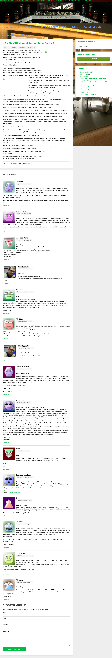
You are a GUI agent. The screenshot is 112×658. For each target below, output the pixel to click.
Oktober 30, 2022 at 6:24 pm (24, 500)
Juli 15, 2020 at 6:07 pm (23, 450)
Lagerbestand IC (84, 88)
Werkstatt (30, 27)
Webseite (5, 624)
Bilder (75, 27)
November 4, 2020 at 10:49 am (25, 477)
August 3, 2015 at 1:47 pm (24, 213)
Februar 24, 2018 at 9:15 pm (25, 348)
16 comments (31, 47)
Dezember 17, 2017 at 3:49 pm (25, 291)
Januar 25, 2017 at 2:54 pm (25, 269)
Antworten (6, 205)
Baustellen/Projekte (93, 27)
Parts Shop (26, 35)
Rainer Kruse (21, 211)
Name (5, 612)
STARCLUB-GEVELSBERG (53, 27)
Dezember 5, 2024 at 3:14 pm (24, 582)
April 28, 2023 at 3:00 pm (23, 524)
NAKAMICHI (28, 163)
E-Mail (5, 618)
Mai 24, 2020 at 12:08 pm (23, 402)
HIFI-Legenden (13, 163)
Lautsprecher (9, 35)
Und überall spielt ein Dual (88, 86)
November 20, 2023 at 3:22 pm (25, 555)
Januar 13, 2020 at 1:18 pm (24, 369)
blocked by (94, 59)
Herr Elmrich (22, 47)
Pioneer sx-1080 (85, 80)
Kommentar (6, 631)
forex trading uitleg (14, 492)
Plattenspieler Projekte (86, 94)
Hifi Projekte (83, 74)
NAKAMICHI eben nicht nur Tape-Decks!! (93, 78)
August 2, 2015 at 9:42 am (24, 184)
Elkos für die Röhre (85, 72)
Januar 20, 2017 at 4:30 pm (24, 240)
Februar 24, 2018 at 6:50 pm (24, 321)
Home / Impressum (11, 27)
